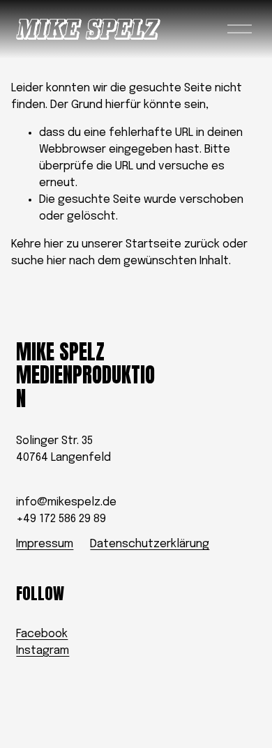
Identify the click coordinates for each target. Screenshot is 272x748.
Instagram (42, 651)
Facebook (42, 634)
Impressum (44, 544)
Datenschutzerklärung (149, 544)
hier (53, 244)
